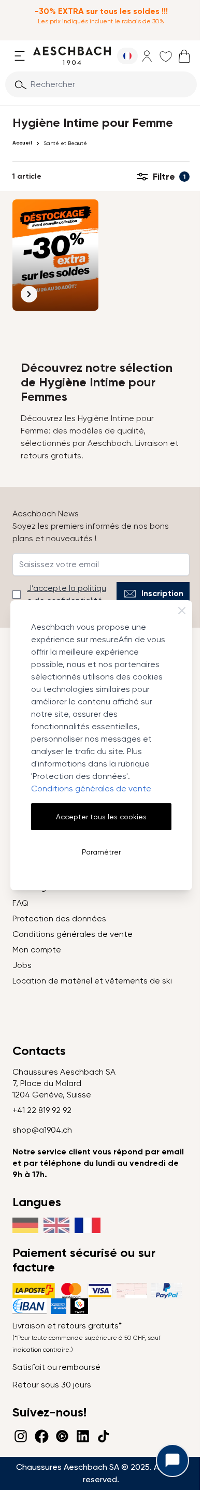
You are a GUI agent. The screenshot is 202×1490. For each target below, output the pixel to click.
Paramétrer (101, 852)
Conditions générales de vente (91, 788)
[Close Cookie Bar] (182, 610)
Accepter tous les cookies (101, 817)
